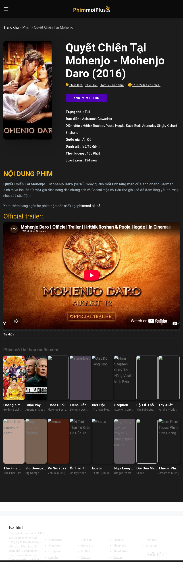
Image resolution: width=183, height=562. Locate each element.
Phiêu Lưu (91, 85)
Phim (26, 27)
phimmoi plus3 (88, 206)
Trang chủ (11, 27)
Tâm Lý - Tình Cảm (112, 85)
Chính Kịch (76, 85)
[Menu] (6, 8)
